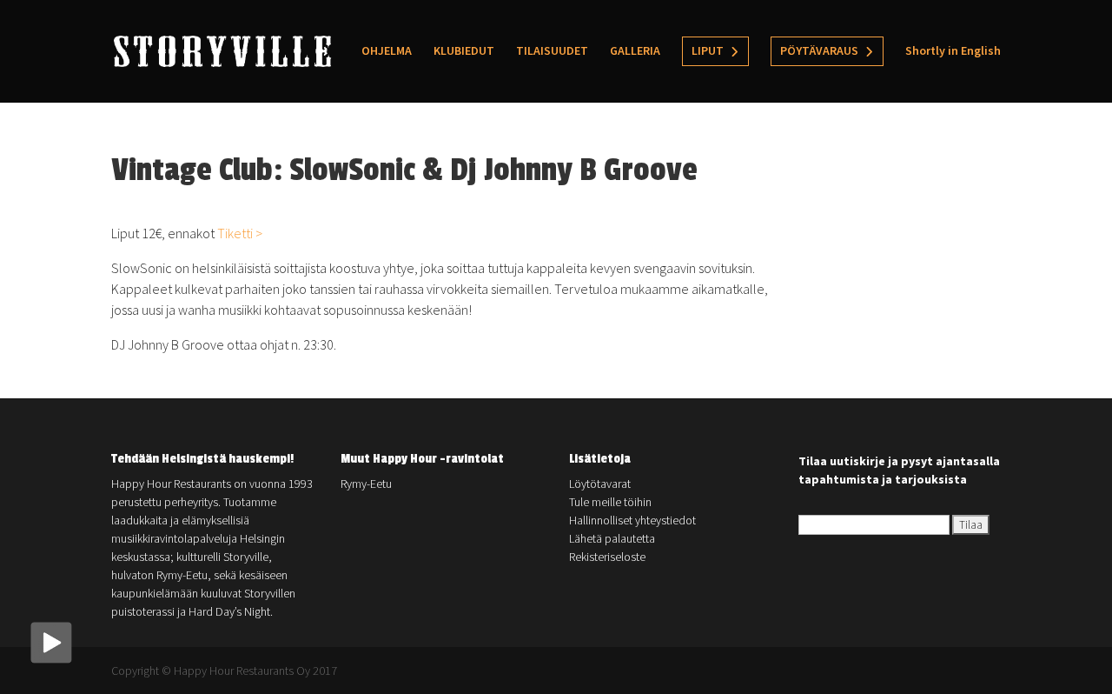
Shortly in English (953, 51)
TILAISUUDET (552, 51)
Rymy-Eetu (366, 483)
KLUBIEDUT (464, 51)
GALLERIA (635, 51)
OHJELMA (386, 51)
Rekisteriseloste (607, 556)
